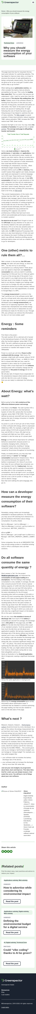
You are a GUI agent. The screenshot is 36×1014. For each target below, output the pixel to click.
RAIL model (20, 115)
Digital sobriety (24, 911)
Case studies (5, 994)
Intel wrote (18, 190)
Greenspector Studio (7, 985)
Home (3, 11)
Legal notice (5, 1007)
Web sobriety (23, 880)
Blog (2, 992)
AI (4, 942)
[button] (33, 2)
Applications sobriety (11, 880)
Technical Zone (9, 43)
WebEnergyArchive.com (9, 575)
